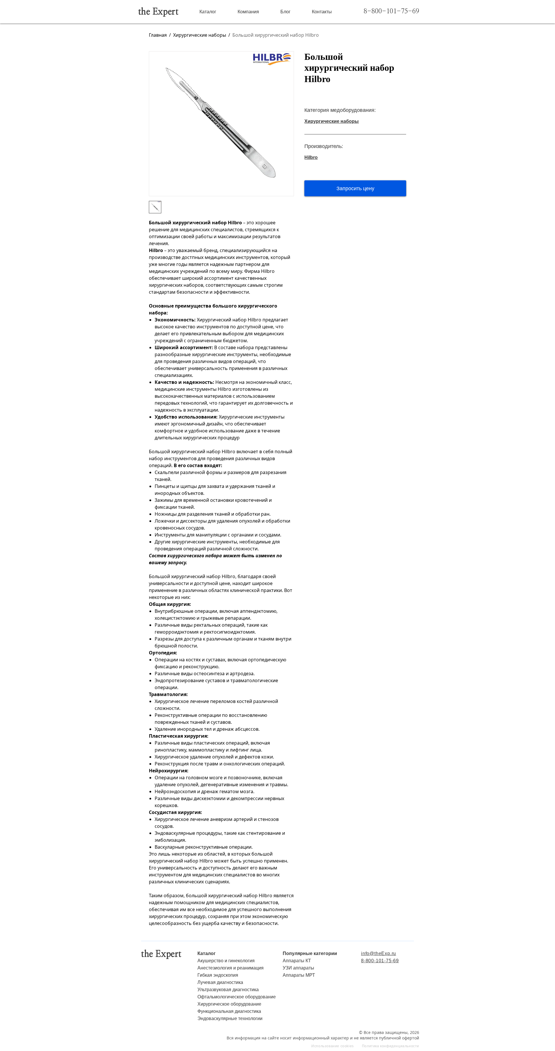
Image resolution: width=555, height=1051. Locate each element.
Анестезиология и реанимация (230, 967)
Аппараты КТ (297, 960)
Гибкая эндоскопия (217, 975)
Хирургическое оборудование (229, 1004)
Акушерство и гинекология (226, 960)
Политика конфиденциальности (390, 1046)
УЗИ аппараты (298, 967)
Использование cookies (332, 1046)
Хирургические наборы (199, 35)
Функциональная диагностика (229, 1011)
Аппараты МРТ (299, 975)
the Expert (158, 12)
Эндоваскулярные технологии (229, 1018)
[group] (221, 123)
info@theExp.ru (378, 953)
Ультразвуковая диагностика (228, 989)
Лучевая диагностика (220, 982)
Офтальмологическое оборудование (236, 996)
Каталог (207, 11)
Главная (158, 35)
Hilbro (311, 157)
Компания (248, 11)
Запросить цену (355, 188)
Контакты (322, 11)
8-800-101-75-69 (391, 11)
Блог (285, 11)
